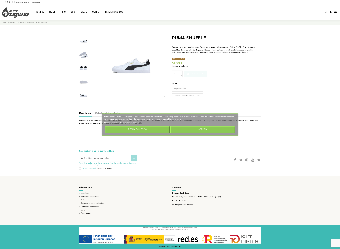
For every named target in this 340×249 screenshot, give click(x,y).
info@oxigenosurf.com (184, 205)
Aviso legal (85, 193)
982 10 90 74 (180, 201)
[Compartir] (173, 84)
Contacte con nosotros (22, 2)
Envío (83, 210)
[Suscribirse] (134, 158)
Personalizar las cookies (129, 123)
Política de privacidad (90, 197)
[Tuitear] (176, 84)
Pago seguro (86, 213)
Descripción (85, 113)
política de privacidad (104, 168)
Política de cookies (88, 200)
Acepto (202, 129)
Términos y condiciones (90, 207)
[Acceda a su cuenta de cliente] (330, 12)
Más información (111, 123)
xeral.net (177, 246)
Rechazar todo (137, 129)
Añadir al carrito (197, 74)
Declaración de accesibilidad (92, 203)
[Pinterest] (179, 84)
